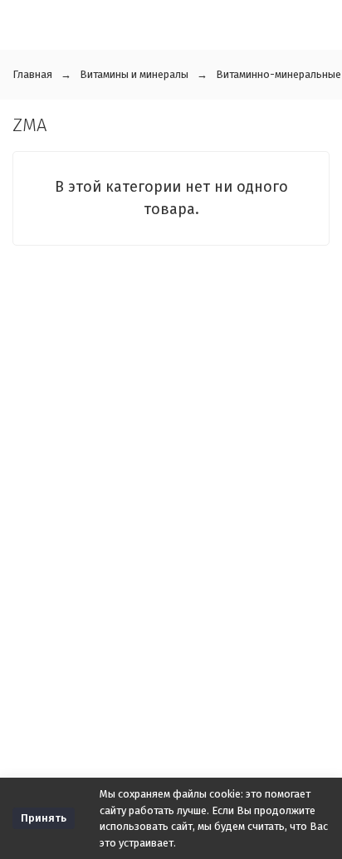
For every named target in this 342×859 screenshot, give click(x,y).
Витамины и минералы (134, 74)
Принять (43, 818)
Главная (32, 74)
